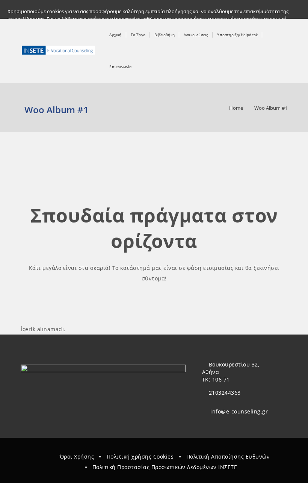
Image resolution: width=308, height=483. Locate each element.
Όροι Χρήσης (77, 456)
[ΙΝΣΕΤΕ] (59, 51)
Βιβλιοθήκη (164, 34)
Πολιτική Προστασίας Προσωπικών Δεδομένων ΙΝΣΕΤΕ (164, 467)
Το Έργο (138, 34)
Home (236, 107)
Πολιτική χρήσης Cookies (140, 456)
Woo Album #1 (270, 107)
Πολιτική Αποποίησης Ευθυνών (228, 456)
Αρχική (115, 34)
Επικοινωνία (120, 66)
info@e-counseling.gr (239, 411)
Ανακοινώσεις (196, 34)
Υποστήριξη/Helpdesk (237, 34)
